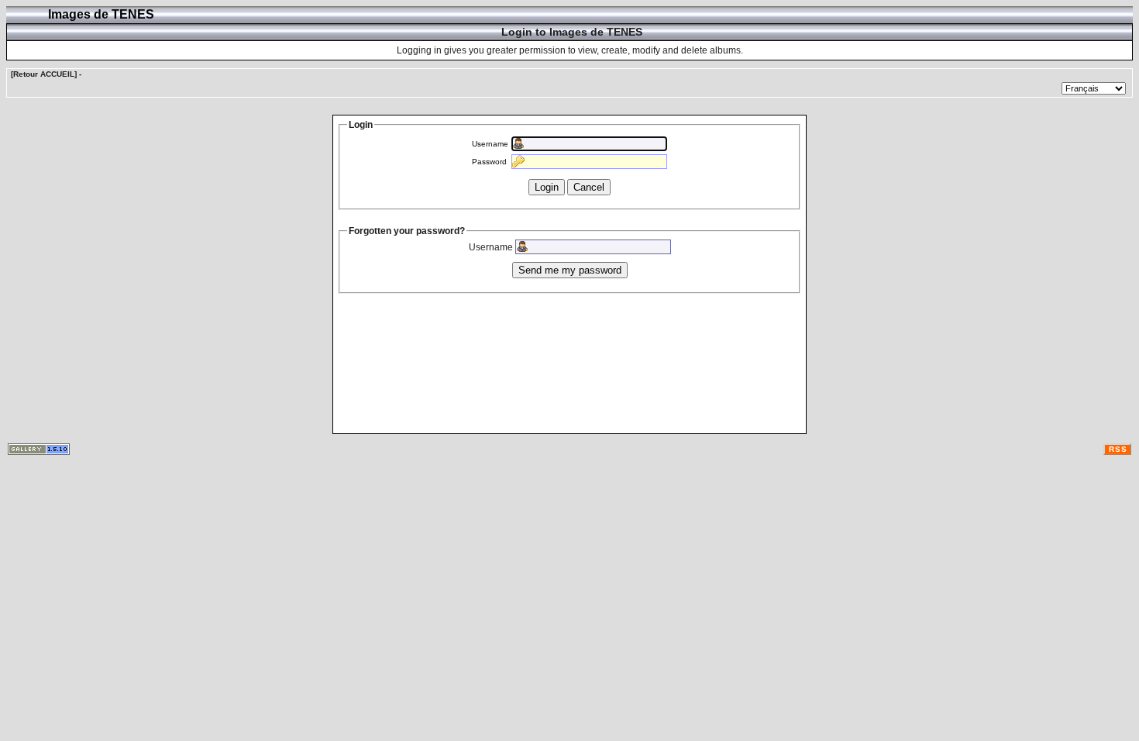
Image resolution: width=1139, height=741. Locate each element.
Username (490, 144)
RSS (1118, 449)
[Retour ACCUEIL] (44, 74)
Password (489, 161)
